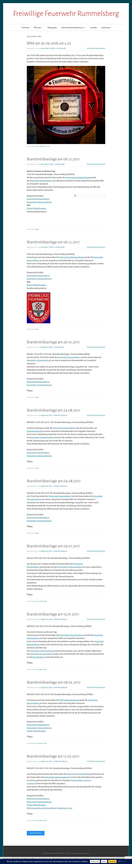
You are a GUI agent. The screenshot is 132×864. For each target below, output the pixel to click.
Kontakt (94, 28)
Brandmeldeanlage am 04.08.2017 (53, 481)
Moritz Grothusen (61, 415)
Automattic (85, 853)
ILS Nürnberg (38, 657)
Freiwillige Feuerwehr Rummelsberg (66, 13)
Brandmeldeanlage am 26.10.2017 (53, 342)
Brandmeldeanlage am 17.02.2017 (53, 756)
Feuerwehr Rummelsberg (41, 181)
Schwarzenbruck (34, 431)
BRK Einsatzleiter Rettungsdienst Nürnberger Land (49, 808)
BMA (37, 146)
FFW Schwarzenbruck (69, 700)
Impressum (105, 28)
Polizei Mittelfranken (36, 208)
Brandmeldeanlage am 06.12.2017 (53, 159)
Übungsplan (52, 28)
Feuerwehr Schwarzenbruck (78, 177)
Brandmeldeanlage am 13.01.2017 (53, 614)
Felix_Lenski (61, 48)
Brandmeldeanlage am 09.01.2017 (53, 546)
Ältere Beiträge (35, 833)
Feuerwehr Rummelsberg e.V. (72, 28)
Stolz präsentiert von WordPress (54, 853)
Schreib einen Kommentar (96, 48)
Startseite (25, 28)
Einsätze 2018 (44, 146)
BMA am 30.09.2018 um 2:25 (49, 43)
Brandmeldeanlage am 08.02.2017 (53, 682)
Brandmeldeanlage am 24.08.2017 (53, 410)
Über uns (37, 28)
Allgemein (39, 601)
